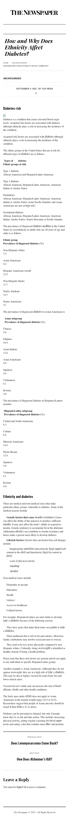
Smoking (14, 566)
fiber (48, 724)
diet (23, 552)
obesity (19, 531)
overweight (44, 648)
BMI (28, 696)
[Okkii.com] (34, 12)
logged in (21, 787)
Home (6, 63)
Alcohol (14, 571)
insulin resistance (44, 517)
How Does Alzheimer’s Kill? (34, 759)
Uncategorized (19, 63)
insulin (7, 524)
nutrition (29, 548)
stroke (15, 689)
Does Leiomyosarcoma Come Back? (34, 742)
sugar (58, 548)
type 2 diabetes (11, 620)
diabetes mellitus (42, 226)
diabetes (49, 136)
